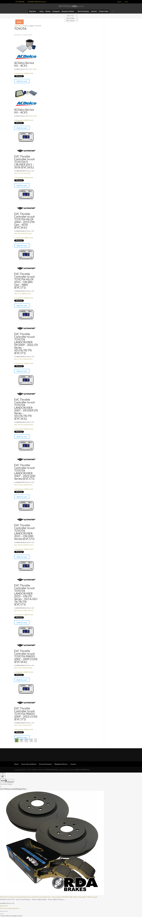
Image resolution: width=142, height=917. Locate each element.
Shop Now (32, 11)
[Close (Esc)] (7, 911)
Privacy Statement (45, 764)
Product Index (103, 11)
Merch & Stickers (83, 11)
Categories (56, 11)
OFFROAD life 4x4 (51, 770)
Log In (119, 2)
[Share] (5, 911)
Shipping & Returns (61, 764)
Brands (48, 11)
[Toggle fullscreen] (3, 911)
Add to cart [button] (22, 81)
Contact (94, 11)
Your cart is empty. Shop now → (10, 908)
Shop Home (18, 26)
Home (42, 11)
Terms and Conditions (28, 764)
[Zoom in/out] (1, 911)
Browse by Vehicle (68, 11)
